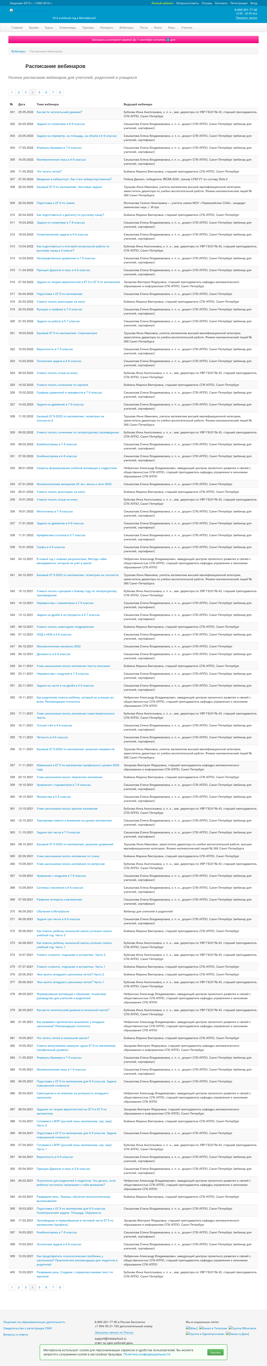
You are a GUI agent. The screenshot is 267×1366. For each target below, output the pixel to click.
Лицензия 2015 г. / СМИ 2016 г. (31, 3)
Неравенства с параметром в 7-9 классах (65, 603)
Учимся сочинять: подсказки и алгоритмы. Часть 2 (71, 954)
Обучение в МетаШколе (53, 911)
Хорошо (215, 1352)
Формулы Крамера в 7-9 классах (59, 147)
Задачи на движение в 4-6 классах (60, 523)
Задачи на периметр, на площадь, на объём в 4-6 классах (77, 135)
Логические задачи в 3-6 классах (59, 1244)
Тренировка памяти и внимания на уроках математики (74, 820)
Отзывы (207, 3)
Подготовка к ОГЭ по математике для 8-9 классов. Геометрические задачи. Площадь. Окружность (71, 1210)
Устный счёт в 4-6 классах (54, 725)
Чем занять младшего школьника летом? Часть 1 (70, 982)
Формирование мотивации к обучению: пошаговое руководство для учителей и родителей (71, 996)
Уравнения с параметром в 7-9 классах (64, 784)
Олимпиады (67, 27)
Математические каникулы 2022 (59, 646)
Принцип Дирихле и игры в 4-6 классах (63, 270)
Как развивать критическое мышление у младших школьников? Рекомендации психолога (71, 1024)
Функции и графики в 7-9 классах (59, 309)
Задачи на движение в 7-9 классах (60, 404)
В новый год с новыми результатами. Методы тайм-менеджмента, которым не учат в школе (72, 561)
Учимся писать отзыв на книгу (57, 373)
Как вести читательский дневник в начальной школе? (73, 1010)
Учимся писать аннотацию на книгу (61, 301)
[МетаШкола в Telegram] (214, 1328)
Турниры (88, 27)
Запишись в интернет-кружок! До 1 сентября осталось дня (133, 39)
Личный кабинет (162, 3)
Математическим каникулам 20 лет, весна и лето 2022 (74, 484)
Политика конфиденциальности (147, 1354)
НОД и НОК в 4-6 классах (54, 634)
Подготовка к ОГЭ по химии (56, 203)
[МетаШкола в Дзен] (238, 1334)
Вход (254, 3)
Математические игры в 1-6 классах (61, 1069)
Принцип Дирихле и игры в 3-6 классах (63, 1168)
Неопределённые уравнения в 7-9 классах (66, 258)
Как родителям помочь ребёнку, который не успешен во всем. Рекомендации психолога (75, 699)
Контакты (221, 3)
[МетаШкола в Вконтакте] (243, 1328)
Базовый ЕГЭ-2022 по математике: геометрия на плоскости (78, 575)
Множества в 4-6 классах (54, 796)
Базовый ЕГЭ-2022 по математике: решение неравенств (75, 749)
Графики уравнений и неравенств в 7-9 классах (69, 392)
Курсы (49, 27)
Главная (17, 27)
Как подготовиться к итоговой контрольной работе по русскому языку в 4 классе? (73, 248)
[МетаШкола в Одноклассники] (206, 1334)
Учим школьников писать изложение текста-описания (73, 666)
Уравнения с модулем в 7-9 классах (61, 875)
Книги (158, 27)
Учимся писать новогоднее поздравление (65, 626)
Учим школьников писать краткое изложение (67, 808)
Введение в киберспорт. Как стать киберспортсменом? (74, 179)
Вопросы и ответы (15, 1334)
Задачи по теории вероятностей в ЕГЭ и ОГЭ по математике (78, 282)
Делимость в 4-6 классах (54, 654)
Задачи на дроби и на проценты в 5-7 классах (68, 615)
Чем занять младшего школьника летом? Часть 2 (70, 974)
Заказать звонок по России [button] (114, 1332)
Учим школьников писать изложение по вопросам (71, 864)
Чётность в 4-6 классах (52, 737)
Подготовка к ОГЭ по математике (59, 294)
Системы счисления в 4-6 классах (60, 887)
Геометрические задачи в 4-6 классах (62, 234)
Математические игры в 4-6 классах (61, 159)
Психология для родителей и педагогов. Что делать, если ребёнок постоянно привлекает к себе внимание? (76, 1182)
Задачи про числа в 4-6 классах (58, 919)
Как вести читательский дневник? (59, 112)
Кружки (34, 27)
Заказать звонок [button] (246, 18)
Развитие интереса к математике (59, 899)
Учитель (186, 27)
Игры (171, 27)
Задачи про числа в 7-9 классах (58, 832)
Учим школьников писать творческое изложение (69, 777)
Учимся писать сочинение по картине (62, 384)
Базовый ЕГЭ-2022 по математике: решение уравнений (75, 844)
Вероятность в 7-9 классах (55, 349)
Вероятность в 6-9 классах (55, 1157)
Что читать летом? (49, 171)
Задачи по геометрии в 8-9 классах (61, 124)
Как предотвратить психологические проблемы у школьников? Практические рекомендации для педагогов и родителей (77, 1260)
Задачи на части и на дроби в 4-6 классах (65, 685)
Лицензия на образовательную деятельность (34, 1322)
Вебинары (127, 27)
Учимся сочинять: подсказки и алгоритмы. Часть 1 (71, 966)
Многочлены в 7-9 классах (55, 511)
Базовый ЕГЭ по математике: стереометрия (67, 333)
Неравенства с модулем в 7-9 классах (63, 673)
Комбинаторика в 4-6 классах (57, 456)
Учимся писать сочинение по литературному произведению (78, 432)
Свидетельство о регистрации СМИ (27, 1328)
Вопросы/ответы (187, 3)
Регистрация (239, 3)
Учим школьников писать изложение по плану (68, 856)
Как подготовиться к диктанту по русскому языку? (70, 215)
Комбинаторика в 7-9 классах (57, 444)
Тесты (144, 27)
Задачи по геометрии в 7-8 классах (61, 222)
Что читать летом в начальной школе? (63, 1038)
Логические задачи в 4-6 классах (59, 361)
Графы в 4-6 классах (51, 547)
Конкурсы (106, 27)
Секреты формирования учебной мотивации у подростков (77, 468)
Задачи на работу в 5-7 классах (58, 321)
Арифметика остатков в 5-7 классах (61, 535)
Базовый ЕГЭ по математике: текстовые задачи (69, 187)
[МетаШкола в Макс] (192, 1328)
